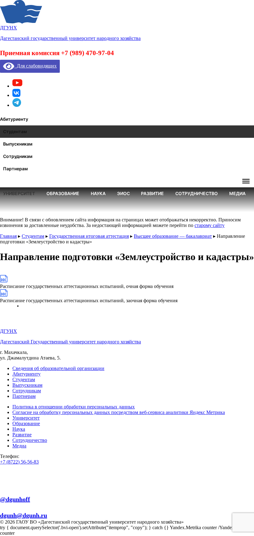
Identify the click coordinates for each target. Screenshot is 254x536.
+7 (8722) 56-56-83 (19, 461)
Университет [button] (19, 193)
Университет (26, 418)
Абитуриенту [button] (14, 119)
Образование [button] (62, 193)
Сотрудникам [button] (18, 156)
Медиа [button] (237, 193)
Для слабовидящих (35, 65)
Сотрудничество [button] (196, 193)
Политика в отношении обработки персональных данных (73, 406)
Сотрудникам (26, 390)
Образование (26, 423)
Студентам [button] (15, 131)
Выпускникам (27, 385)
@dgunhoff (15, 499)
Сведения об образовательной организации (58, 368)
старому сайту (210, 225)
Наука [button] (98, 193)
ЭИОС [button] (123, 193)
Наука (18, 429)
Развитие (22, 434)
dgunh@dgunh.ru (23, 515)
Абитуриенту (26, 374)
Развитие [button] (152, 193)
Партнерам (24, 396)
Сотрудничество (29, 440)
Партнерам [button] (15, 168)
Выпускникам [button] (18, 143)
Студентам (23, 379)
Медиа (19, 445)
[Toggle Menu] (246, 181)
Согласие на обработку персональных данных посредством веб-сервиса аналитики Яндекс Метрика (118, 412)
